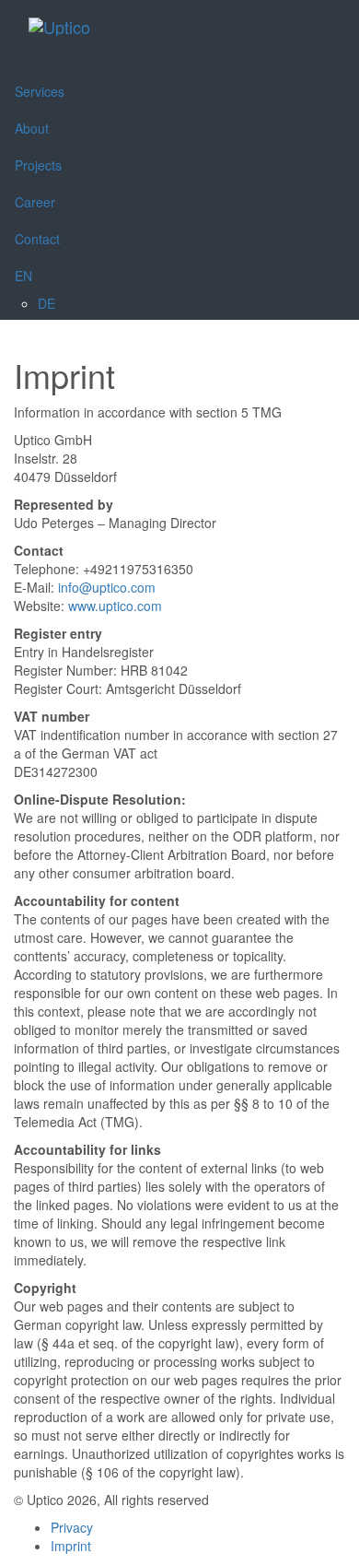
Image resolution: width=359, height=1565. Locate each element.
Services (39, 91)
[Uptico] (59, 24)
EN (23, 275)
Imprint (71, 1545)
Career (35, 202)
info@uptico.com (107, 587)
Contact (37, 238)
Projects (38, 165)
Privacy (72, 1527)
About (32, 128)
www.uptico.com (115, 605)
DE (46, 303)
